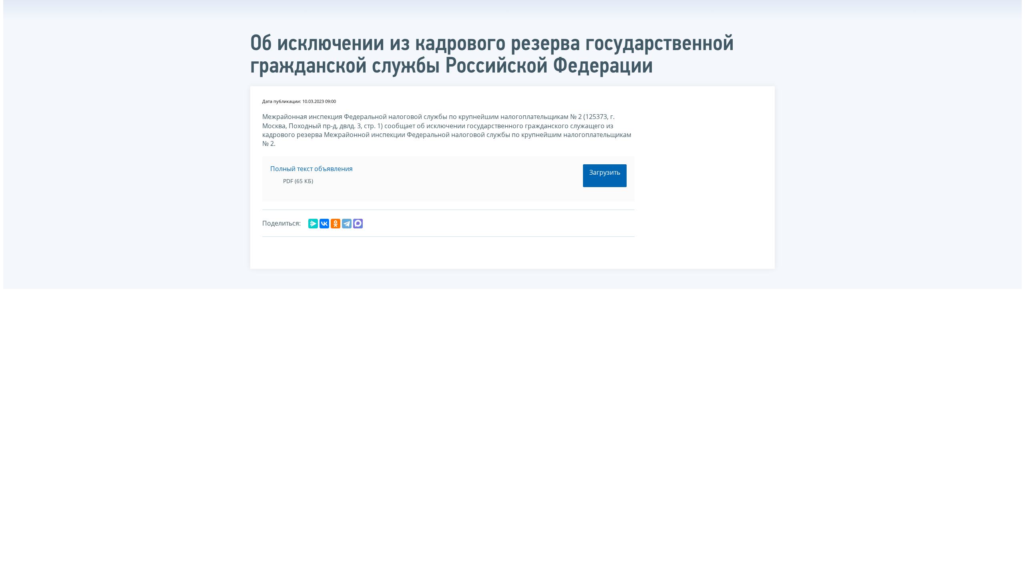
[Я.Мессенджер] (313, 223)
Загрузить (604, 172)
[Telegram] (347, 223)
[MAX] (358, 223)
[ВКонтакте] (324, 223)
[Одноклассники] (335, 223)
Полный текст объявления (311, 168)
